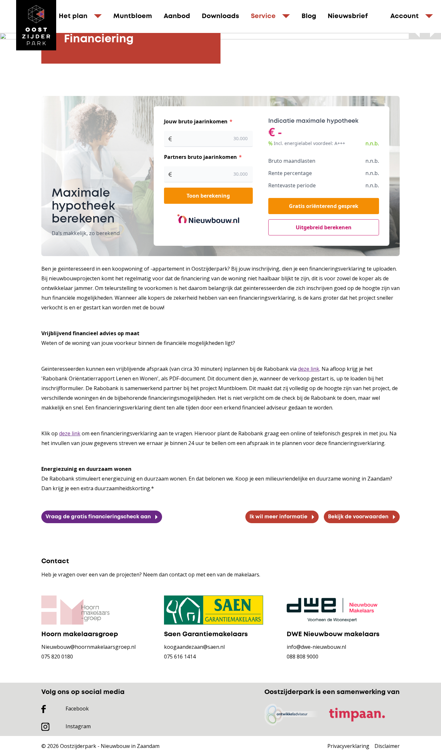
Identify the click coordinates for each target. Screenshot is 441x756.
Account (404, 16)
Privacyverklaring (348, 746)
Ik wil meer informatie (278, 516)
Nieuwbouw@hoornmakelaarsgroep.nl (88, 646)
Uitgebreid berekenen (324, 227)
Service (263, 16)
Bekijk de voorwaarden (358, 516)
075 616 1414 (180, 656)
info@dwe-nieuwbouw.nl (316, 646)
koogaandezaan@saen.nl (194, 646)
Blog (309, 16)
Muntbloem (132, 16)
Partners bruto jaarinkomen (201, 157)
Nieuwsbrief (348, 16)
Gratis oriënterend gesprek (323, 206)
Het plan (73, 16)
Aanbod (177, 16)
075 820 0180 (57, 656)
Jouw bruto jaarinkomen (196, 121)
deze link (308, 368)
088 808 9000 (302, 656)
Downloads (220, 16)
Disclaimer (387, 746)
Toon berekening (208, 195)
